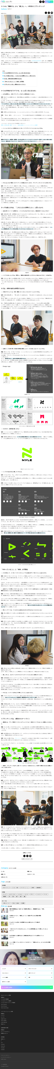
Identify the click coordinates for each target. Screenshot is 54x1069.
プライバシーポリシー (5, 1055)
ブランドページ (18, 738)
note (2, 1042)
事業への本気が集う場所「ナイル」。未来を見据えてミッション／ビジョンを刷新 (19, 125)
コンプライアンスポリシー (6, 1057)
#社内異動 (22, 903)
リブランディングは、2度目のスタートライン (15, 84)
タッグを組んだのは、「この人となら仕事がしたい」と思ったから (20, 75)
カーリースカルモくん (5, 1031)
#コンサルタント (20, 894)
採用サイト (3, 1039)
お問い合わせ (3, 1059)
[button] (49, 1)
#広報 (13, 896)
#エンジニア (5, 894)
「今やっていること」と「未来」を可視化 (14, 81)
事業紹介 (2, 997)
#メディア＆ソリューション (24, 887)
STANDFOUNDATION (36, 60)
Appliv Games (3, 1018)
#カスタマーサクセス (12, 894)
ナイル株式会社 (4, 1064)
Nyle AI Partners (4, 1006)
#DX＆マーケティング (6, 887)
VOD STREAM (4, 1022)
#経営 (21, 896)
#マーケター (46, 894)
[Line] (52, 13)
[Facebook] (49, 13)
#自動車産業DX (38, 887)
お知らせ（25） (4, 877)
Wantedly (2, 1047)
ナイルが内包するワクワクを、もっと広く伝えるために (17, 73)
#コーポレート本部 (15, 887)
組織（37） (3, 874)
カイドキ (2, 1017)
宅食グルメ (3, 1024)
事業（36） (29, 871)
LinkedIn (2, 1049)
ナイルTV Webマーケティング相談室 (8, 1002)
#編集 (24, 896)
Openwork (3, 1046)
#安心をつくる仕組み (15, 903)
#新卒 (17, 896)
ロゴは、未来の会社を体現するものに (13, 78)
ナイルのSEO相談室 (5, 999)
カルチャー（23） (31, 874)
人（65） (3, 871)
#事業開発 (4, 896)
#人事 (9, 896)
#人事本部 (32, 887)
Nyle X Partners (4, 1004)
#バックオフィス (39, 894)
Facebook (2, 1044)
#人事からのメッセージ (6, 903)
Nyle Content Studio (4, 1007)
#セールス (26, 894)
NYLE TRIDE (3, 1020)
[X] (46, 13)
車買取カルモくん (4, 1033)
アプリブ (2, 1015)
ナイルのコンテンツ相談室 (6, 1000)
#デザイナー (32, 894)
